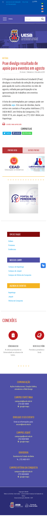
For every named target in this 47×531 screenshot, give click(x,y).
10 (30, 179)
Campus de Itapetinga (16, 267)
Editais (10, 241)
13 (38, 179)
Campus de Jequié (15, 271)
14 (40, 179)
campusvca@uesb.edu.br (23, 472)
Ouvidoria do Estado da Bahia (23, 456)
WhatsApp (28, 133)
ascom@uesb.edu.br (23, 424)
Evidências (12, 249)
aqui (13, 105)
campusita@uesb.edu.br (23, 401)
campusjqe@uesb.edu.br (23, 436)
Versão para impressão (14, 124)
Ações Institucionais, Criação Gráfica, (23, 387)
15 (43, 179)
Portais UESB (12, 150)
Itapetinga (11, 293)
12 (35, 179)
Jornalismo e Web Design (23, 389)
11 (33, 179)
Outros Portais (33, 150)
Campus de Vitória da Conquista (19, 275)
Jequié (10, 297)
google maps (24, 406)
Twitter (8, 133)
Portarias (11, 245)
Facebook (17, 133)
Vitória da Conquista (15, 301)
